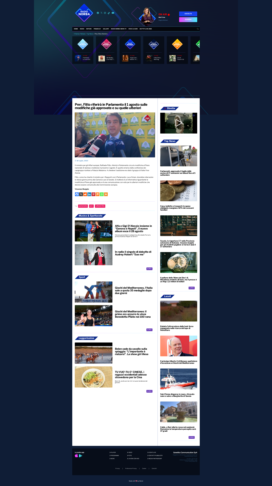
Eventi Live (152, 452)
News (112, 458)
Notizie (89, 29)
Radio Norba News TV (118, 29)
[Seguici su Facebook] (98, 13)
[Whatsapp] (102, 194)
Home (76, 29)
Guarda (188, 19)
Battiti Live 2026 (146, 29)
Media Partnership (155, 458)
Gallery (106, 29)
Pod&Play (97, 29)
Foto (130, 455)
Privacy (117, 468)
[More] (106, 194)
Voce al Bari (133, 29)
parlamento (83, 206)
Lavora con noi (133, 458)
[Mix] (97, 194)
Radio (82, 29)
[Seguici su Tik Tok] (109, 13)
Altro (149, 268)
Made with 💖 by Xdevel (136, 481)
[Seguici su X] (101, 13)
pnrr (91, 206)
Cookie (144, 468)
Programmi (114, 455)
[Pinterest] (93, 194)
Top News (90, 34)
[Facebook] (77, 194)
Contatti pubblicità (155, 455)
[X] (81, 194)
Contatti (154, 468)
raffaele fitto (100, 206)
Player (113, 452)
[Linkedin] (89, 194)
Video (130, 452)
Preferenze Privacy (131, 468)
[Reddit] (85, 194)
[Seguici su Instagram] (105, 13)
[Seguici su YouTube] (113, 13)
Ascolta (188, 14)
